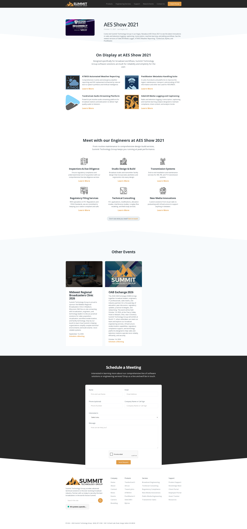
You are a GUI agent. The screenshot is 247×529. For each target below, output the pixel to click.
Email (127, 390)
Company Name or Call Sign (135, 401)
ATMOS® (128, 493)
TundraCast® (130, 482)
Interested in (93, 413)
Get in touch (133, 219)
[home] (76, 4)
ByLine (127, 503)
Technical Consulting (150, 486)
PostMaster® (130, 496)
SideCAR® (128, 500)
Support (137, 4)
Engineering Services (123, 4)
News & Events (148, 4)
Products (109, 4)
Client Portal (174, 4)
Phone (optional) (95, 401)
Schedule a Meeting (77, 336)
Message (92, 423)
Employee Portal (175, 493)
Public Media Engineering (152, 496)
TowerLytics (129, 489)
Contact (114, 489)
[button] (109, 3)
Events (113, 496)
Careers (114, 500)
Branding (114, 503)
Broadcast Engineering (151, 482)
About (113, 486)
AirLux (127, 486)
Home (113, 482)
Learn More (88, 88)
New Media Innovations (151, 493)
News (113, 493)
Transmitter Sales (149, 500)
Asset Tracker (174, 496)
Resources (172, 500)
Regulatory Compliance (151, 489)
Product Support (175, 482)
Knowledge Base (175, 486)
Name (91, 390)
